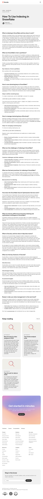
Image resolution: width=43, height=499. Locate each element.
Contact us (17, 451)
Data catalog (4, 439)
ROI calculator (4, 463)
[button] (40, 2)
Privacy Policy (25, 489)
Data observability (5, 437)
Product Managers (19, 444)
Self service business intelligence (33, 442)
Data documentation (32, 439)
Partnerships (18, 454)
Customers (4, 428)
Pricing (3, 449)
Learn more (21, 414)
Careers (10, 428)
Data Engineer (18, 435)
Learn (3, 10)
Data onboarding (32, 435)
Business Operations (19, 442)
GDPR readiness (19, 456)
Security (17, 458)
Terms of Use (18, 489)
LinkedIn (31, 449)
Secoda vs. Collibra (5, 461)
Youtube (31, 454)
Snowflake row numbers (35, 121)
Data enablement (32, 437)
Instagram (32, 452)
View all (38, 318)
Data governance (5, 435)
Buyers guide (4, 458)
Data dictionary (5, 441)
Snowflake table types (34, 40)
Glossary (23, 428)
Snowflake (8, 10)
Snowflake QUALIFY (6, 199)
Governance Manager (20, 441)
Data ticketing (4, 444)
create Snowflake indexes (30, 153)
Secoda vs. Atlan (5, 459)
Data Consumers (19, 439)
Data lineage (4, 442)
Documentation (16, 428)
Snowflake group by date (27, 175)
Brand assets (18, 459)
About (17, 449)
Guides (3, 454)
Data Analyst (18, 437)
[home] (5, 2)
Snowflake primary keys (27, 59)
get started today (11, 311)
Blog (3, 452)
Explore (3, 465)
